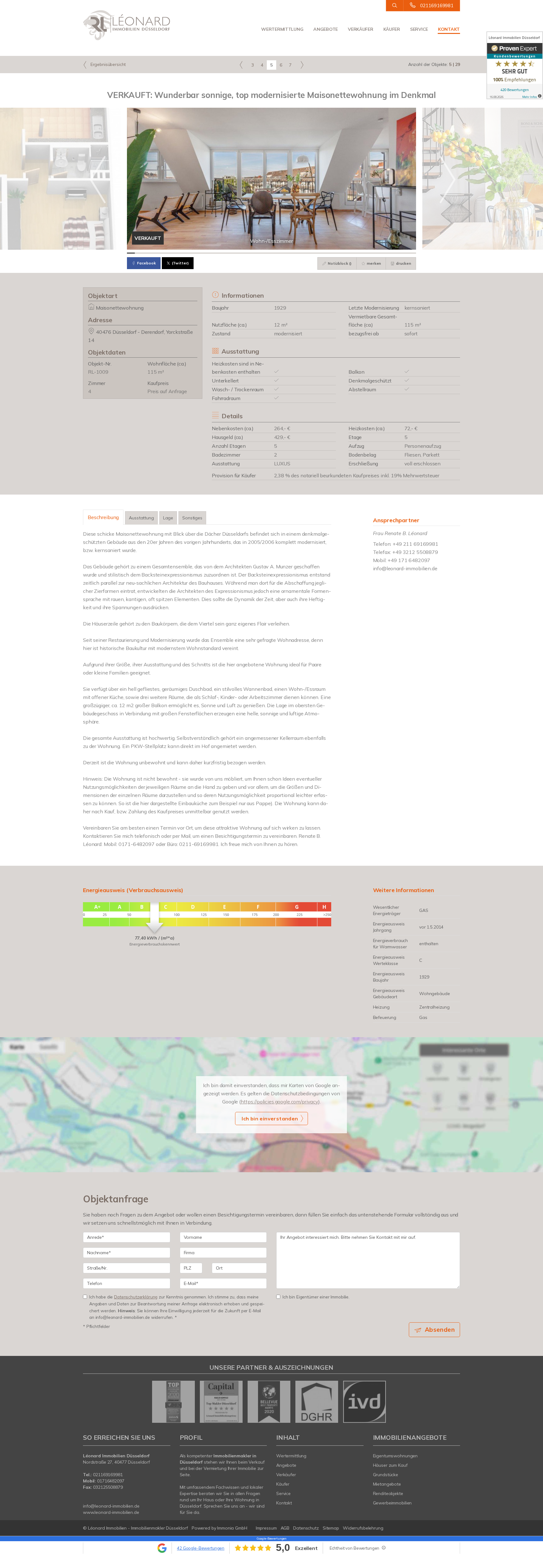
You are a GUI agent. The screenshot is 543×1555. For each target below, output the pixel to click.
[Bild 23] (303, 253)
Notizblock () (339, 263)
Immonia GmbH (232, 1528)
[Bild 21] (287, 253)
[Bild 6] (170, 253)
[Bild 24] (311, 253)
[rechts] (302, 65)
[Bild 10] (201, 253)
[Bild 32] (373, 253)
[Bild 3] (147, 253)
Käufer (391, 29)
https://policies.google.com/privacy (279, 1101)
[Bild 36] (404, 253)
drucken (403, 263)
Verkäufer (360, 29)
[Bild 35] (396, 253)
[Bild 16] (248, 253)
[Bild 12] (217, 253)
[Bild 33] (381, 253)
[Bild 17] (256, 253)
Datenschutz (306, 1528)
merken (373, 263)
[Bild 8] (185, 253)
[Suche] (394, 5)
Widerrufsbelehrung (363, 1528)
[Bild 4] (154, 253)
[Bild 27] (334, 253)
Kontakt (449, 29)
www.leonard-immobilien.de (111, 1512)
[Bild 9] (193, 253)
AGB (285, 1528)
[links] (241, 65)
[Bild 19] (271, 253)
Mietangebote (387, 1484)
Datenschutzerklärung (135, 1296)
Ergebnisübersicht (107, 64)
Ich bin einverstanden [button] (270, 1118)
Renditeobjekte (388, 1493)
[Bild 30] (357, 253)
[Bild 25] (318, 253)
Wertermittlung (282, 29)
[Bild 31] (365, 253)
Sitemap (331, 1528)
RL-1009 (98, 372)
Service (419, 29)
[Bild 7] (178, 253)
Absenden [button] (440, 1329)
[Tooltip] (383, 1547)
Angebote (325, 29)
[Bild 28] (342, 253)
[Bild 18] (264, 253)
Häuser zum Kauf (390, 1465)
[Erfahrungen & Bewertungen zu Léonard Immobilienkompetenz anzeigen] (514, 65)
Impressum (266, 1528)
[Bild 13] (224, 253)
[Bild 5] (162, 253)
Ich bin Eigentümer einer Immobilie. (315, 1296)
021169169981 (436, 5)
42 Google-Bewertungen (200, 1548)
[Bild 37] (412, 253)
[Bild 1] (131, 253)
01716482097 (110, 1481)
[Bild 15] (240, 253)
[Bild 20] (279, 253)
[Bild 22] (295, 253)
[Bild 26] (326, 253)
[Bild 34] (388, 253)
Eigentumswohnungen (395, 1456)
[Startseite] (126, 25)
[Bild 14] (232, 253)
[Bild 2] (139, 253)
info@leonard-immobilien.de (405, 568)
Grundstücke (385, 1474)
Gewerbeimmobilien (392, 1503)
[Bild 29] (350, 253)
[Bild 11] (209, 253)
